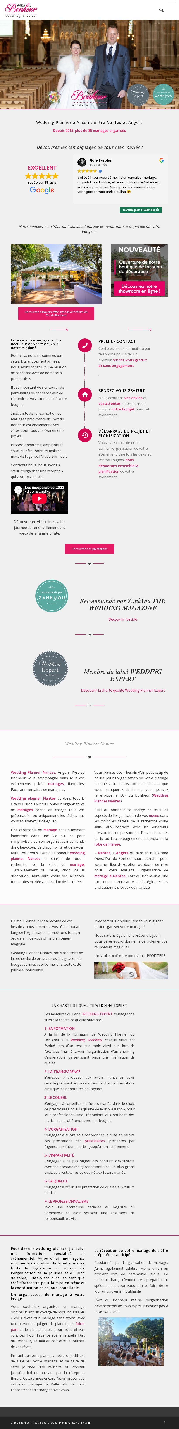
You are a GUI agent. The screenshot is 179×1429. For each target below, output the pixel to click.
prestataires (95, 1140)
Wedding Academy (86, 1039)
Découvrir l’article (122, 619)
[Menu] (170, 10)
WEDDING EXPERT (97, 1014)
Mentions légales (69, 1422)
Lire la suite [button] (85, 198)
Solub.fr (85, 1422)
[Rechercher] (159, 10)
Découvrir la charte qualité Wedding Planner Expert (123, 690)
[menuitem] (159, 10)
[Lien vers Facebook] (165, 1422)
